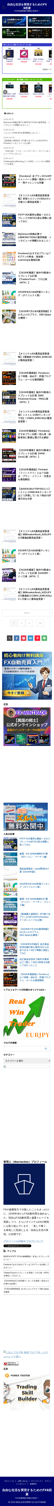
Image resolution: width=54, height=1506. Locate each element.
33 (40, 623)
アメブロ (11, 1251)
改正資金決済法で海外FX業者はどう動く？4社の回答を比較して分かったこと (35, 962)
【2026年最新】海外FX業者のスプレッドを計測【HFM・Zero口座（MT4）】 (34, 453)
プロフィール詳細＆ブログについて (23, 1241)
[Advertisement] (27, 338)
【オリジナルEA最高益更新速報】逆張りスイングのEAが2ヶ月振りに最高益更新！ (34, 198)
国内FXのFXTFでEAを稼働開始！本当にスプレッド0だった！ (26, 1258)
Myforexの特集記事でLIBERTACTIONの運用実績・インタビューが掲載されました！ (35, 237)
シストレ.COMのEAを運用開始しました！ (21, 133)
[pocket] (23, 638)
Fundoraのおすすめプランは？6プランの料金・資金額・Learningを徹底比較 (34, 256)
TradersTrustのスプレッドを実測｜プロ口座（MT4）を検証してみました (26, 1274)
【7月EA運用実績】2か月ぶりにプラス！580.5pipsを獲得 (26, 1290)
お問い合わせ (23, 1481)
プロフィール (9, 1481)
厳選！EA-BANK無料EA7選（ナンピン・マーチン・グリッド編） (35, 901)
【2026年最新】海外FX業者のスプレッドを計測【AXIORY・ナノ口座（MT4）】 (34, 573)
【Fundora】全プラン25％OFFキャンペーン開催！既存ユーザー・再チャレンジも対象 (35, 179)
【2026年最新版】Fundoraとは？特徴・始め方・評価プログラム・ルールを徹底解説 (34, 376)
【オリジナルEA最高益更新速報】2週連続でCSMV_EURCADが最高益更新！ (35, 357)
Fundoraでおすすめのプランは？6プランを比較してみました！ (26, 1266)
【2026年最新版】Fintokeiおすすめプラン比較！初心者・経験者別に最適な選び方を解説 (34, 434)
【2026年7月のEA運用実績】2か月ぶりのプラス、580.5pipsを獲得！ (35, 314)
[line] (44, 638)
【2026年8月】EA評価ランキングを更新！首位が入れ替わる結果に (26, 1282)
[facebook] (16, 638)
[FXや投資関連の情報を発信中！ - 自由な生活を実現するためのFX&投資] (30, 638)
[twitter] (9, 638)
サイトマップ (36, 1481)
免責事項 (33, 1484)
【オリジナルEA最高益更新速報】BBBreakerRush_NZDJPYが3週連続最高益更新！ (34, 534)
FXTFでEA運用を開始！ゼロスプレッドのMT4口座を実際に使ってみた (35, 218)
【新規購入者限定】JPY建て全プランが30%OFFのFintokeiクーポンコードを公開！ (35, 917)
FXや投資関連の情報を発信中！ (27, 1498)
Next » (27, 613)
